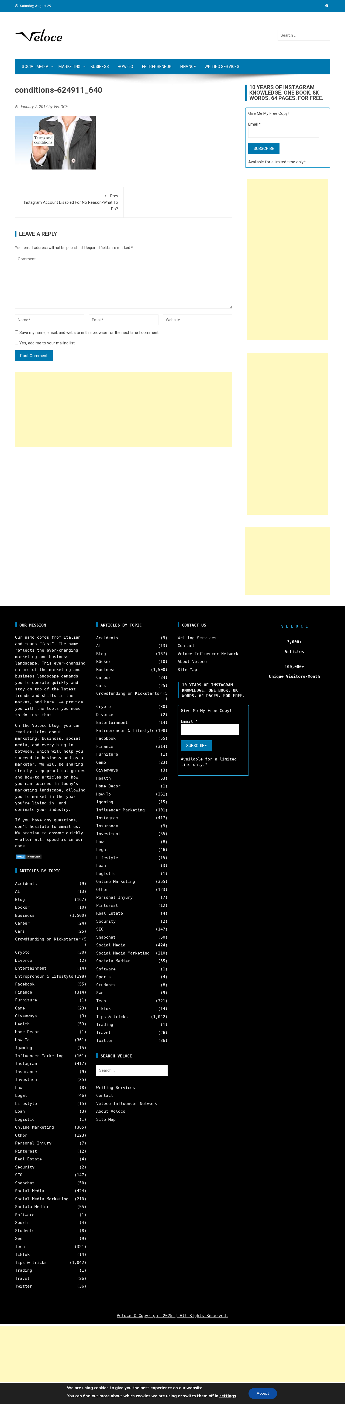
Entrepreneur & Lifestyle (44, 976)
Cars (20, 931)
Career (22, 923)
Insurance (26, 1071)
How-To (125, 66)
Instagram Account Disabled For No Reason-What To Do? (71, 202)
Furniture (26, 1000)
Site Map (106, 1119)
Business (100, 66)
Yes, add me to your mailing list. (46, 343)
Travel (22, 1278)
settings (227, 1396)
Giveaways (26, 1016)
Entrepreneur (157, 66)
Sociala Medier (32, 1206)
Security (24, 1167)
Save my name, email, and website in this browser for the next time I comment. (89, 332)
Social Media (35, 66)
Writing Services (222, 66)
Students (24, 1230)
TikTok (22, 1254)
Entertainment (31, 968)
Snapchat (24, 1183)
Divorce (23, 960)
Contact (104, 1095)
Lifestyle (26, 1103)
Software (24, 1214)
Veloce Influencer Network (126, 1103)
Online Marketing (34, 1127)
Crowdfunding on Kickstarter (48, 939)
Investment (27, 1079)
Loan (20, 1111)
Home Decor (27, 1031)
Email (254, 124)
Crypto (22, 952)
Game (20, 1008)
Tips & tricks (31, 1262)
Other (21, 1135)
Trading (23, 1270)
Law (18, 1087)
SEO (18, 1175)
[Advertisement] (123, 409)
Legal (21, 1095)
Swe (18, 1238)
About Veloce (110, 1111)
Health (22, 1024)
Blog (20, 899)
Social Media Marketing (41, 1198)
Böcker (22, 907)
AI (17, 891)
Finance (188, 66)
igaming (23, 1047)
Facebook (24, 984)
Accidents (26, 883)
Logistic (24, 1119)
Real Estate (28, 1159)
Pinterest (26, 1151)
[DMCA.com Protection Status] (28, 856)
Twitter (23, 1286)
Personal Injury (33, 1143)
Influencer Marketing (39, 1055)
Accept (263, 1393)
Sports (22, 1222)
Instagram (26, 1063)
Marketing (69, 66)
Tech (20, 1246)
